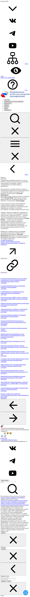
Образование (7, 110)
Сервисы (6, 105)
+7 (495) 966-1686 (6, 440)
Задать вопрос (4, 480)
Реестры (6, 106)
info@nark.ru (14, 440)
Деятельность (7, 103)
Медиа (6, 108)
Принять (3, 532)
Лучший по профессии (7, 240)
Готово (9, 581)
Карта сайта (4, 438)
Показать (3, 548)
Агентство (6, 99)
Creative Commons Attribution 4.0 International (13, 497)
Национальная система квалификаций (13, 101)
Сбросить (3, 581)
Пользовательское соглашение (20, 505)
